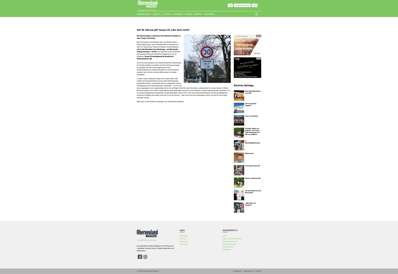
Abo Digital (184, 236)
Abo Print (183, 239)
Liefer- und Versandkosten (232, 239)
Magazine (209, 14)
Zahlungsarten (228, 247)
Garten (167, 14)
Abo (230, 5)
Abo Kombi (184, 241)
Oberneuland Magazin (151, 271)
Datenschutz (248, 271)
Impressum (237, 271)
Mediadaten (227, 250)
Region (198, 14)
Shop (255, 5)
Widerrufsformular (229, 244)
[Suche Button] (256, 14)
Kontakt (258, 271)
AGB (224, 236)
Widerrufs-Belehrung (230, 241)
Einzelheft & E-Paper (242, 5)
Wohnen (178, 14)
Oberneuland (143, 14)
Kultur (188, 14)
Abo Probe (183, 244)
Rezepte (157, 14)
